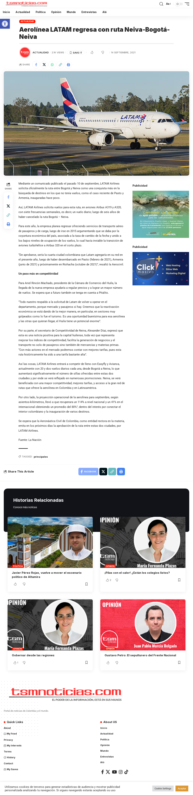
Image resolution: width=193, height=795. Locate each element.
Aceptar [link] (182, 788)
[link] (5, 24)
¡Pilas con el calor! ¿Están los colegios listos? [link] (137, 572)
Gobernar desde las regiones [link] (33, 655)
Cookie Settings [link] (163, 788)
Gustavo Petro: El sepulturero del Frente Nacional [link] (140, 655)
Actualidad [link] (27, 21)
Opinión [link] (110, 566)
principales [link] (41, 456)
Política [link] (18, 566)
